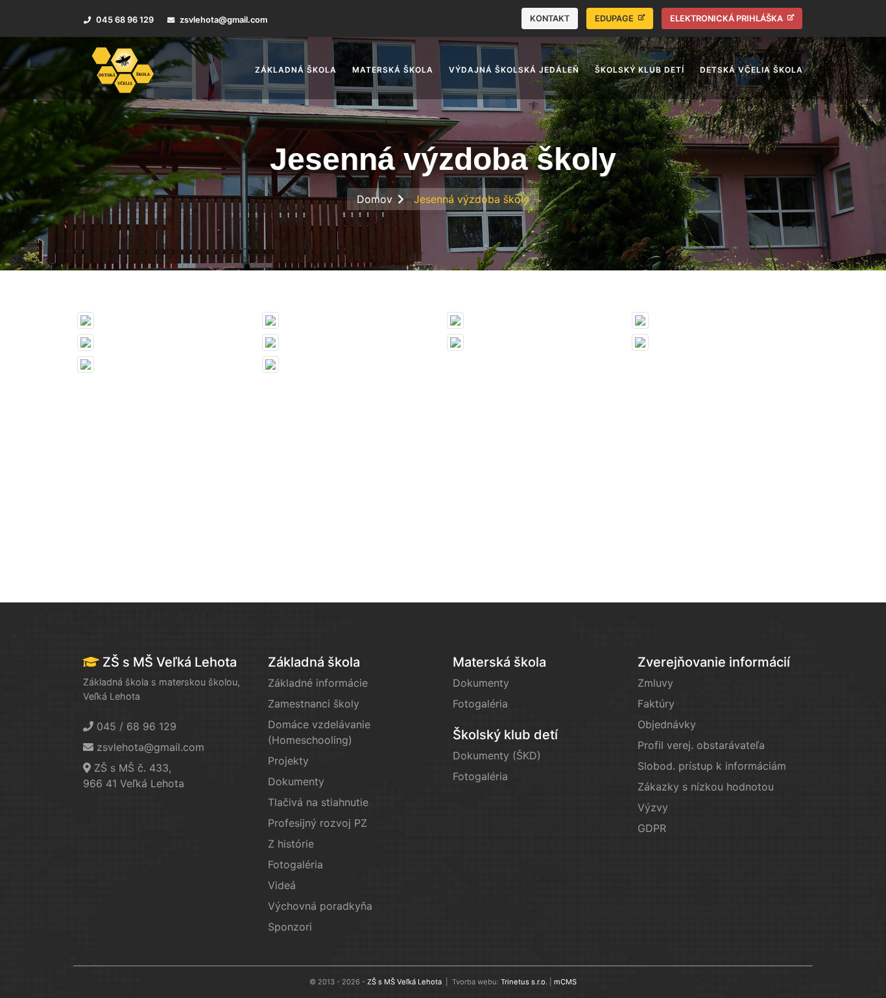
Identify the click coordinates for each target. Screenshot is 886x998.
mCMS (565, 981)
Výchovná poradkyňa (320, 905)
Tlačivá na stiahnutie (318, 802)
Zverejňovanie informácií (714, 662)
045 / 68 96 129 (136, 726)
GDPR (652, 828)
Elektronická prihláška (727, 18)
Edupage (615, 18)
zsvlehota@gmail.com (150, 747)
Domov (374, 199)
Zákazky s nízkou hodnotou (706, 786)
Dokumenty (296, 781)
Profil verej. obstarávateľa (701, 745)
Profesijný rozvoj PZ (317, 822)
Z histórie (291, 843)
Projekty (288, 760)
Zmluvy (655, 682)
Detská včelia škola (751, 70)
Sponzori (290, 926)
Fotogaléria (295, 864)
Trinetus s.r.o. (524, 981)
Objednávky (667, 724)
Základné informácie (318, 682)
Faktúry (656, 703)
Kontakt (549, 18)
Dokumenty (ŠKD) (497, 755)
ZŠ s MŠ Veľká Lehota (404, 981)
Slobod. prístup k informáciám (712, 765)
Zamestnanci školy (313, 703)
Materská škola (499, 662)
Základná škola (314, 662)
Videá (282, 885)
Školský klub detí (505, 735)
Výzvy (653, 807)
